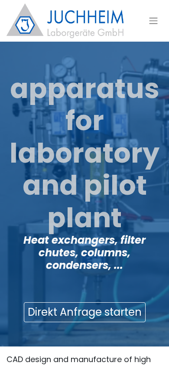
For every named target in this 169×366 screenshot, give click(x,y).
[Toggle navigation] (153, 21)
